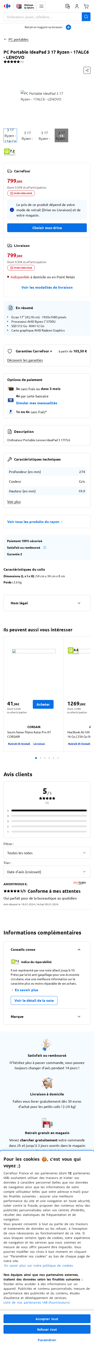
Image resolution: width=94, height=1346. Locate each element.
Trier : (7, 863)
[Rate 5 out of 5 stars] (18, 61)
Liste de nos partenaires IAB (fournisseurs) (36, 1302)
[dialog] (47, 1248)
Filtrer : (8, 844)
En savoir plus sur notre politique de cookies (38, 1265)
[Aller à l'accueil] (7, 6)
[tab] (10, 135)
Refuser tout (47, 1329)
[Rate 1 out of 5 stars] (5, 61)
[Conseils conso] (79, 949)
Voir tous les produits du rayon (33, 521)
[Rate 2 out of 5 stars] (8, 61)
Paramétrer (47, 1340)
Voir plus (14, 501)
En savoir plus (26, 989)
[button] (41, 6)
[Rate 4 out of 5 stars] (15, 61)
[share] (87, 70)
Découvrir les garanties (25, 360)
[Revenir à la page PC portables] (5, 39)
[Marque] (79, 1016)
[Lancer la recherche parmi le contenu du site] (86, 17)
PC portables (18, 39)
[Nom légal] (79, 603)
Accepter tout (47, 1319)
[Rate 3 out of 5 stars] (11, 61)
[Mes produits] (67, 6)
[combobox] (47, 16)
